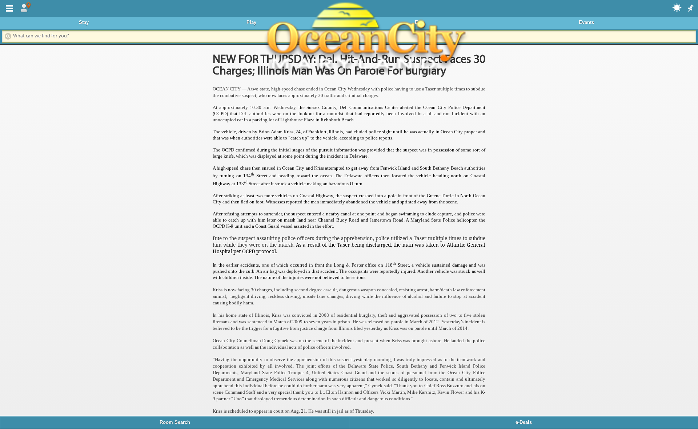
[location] (25, 7)
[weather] (677, 7)
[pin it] (690, 9)
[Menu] (8, 7)
